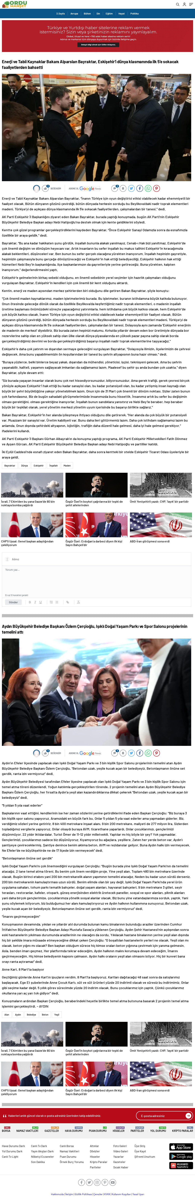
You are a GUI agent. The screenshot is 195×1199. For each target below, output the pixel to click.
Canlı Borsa (67, 1146)
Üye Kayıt (140, 1151)
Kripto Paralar (182, 1129)
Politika (134, 13)
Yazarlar (118, 1156)
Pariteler (137, 1129)
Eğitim (109, 13)
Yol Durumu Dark (12, 1151)
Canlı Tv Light (10, 1156)
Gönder (13, 602)
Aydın (18, 1014)
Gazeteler (52, 1129)
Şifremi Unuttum (144, 1156)
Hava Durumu (74, 1129)
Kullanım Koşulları (121, 1194)
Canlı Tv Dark (39, 1146)
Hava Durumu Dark (13, 1146)
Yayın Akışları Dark (42, 1151)
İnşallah (54, 465)
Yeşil (56, 1014)
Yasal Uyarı (138, 1194)
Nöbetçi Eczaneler (42, 1156)
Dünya (24, 465)
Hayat (121, 13)
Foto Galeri (120, 1146)
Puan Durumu (98, 1129)
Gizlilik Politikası (83, 1194)
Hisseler (119, 1129)
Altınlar (94, 1146)
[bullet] (56, 602)
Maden (67, 465)
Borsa (6, 1129)
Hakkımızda (57, 1194)
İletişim (69, 1194)
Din (98, 13)
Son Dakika (38, 1162)
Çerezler (98, 1194)
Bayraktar (9, 465)
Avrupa (74, 13)
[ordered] (51, 602)
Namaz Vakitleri (27, 1129)
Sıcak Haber (120, 1167)
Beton (45, 1014)
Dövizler (95, 1151)
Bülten (87, 13)
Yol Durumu (158, 1129)
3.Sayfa (60, 13)
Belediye (31, 1014)
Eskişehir (39, 465)
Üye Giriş (139, 1146)
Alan (6, 1014)
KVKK (107, 1194)
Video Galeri (120, 1151)
